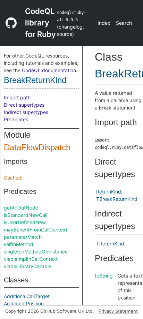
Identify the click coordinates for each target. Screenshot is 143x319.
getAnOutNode (21, 208)
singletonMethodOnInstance (36, 252)
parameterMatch (23, 237)
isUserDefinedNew (25, 222)
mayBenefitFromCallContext (35, 230)
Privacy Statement (118, 311)
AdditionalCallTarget (27, 296)
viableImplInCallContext (31, 259)
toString (104, 276)
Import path (17, 97)
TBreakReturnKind (116, 199)
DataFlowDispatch (37, 147)
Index (104, 23)
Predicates (16, 119)
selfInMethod (18, 244)
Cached (13, 178)
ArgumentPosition (24, 303)
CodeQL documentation (49, 70)
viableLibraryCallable (27, 266)
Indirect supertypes (26, 112)
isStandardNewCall (25, 215)
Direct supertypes (24, 105)
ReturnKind (108, 192)
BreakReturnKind (35, 80)
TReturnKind (110, 243)
